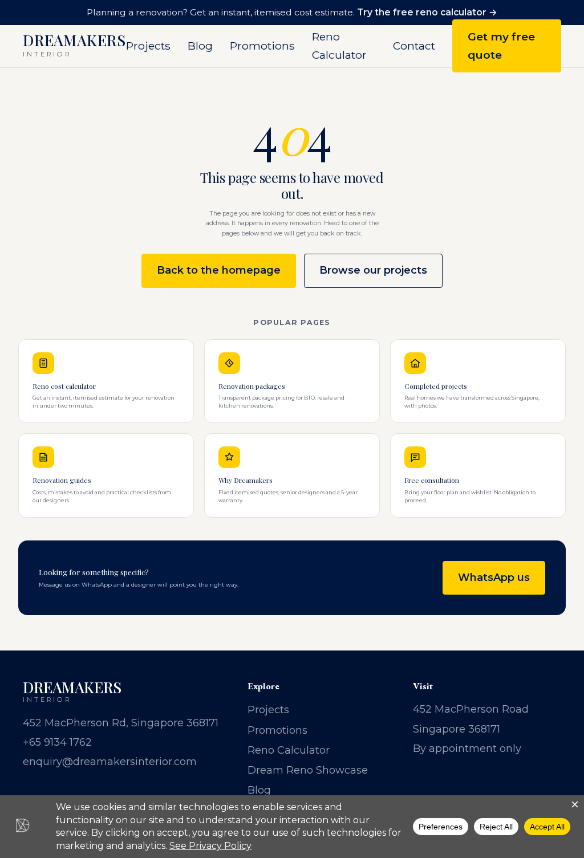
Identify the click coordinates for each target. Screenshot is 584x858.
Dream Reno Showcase (308, 770)
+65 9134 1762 (57, 742)
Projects (148, 45)
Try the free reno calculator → (427, 12)
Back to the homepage (219, 270)
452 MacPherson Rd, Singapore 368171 (120, 723)
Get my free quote (501, 46)
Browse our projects (373, 270)
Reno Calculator (339, 46)
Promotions (262, 45)
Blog (200, 45)
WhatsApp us (494, 577)
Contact (414, 45)
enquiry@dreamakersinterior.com (110, 761)
